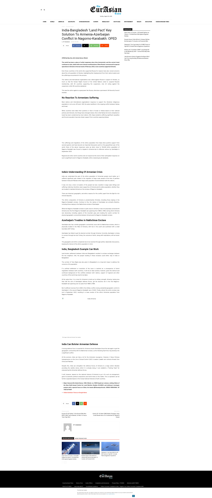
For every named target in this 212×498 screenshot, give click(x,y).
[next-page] (65, 462)
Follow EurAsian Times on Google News (75, 392)
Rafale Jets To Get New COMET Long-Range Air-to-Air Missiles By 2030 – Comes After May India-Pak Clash (137, 51)
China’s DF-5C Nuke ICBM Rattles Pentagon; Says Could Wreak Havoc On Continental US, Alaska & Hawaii (106, 415)
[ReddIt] (85, 403)
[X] (44, 10)
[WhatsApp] (81, 403)
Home (63, 26)
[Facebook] (41, 10)
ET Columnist (66, 41)
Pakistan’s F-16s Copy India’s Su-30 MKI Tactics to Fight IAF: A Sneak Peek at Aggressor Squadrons (109, 454)
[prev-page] (63, 462)
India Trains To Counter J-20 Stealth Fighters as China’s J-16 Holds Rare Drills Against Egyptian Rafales (70, 457)
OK (133, 495)
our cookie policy (110, 494)
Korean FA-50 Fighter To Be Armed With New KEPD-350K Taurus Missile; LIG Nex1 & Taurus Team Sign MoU (74, 415)
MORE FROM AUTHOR (81, 438)
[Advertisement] (90, 52)
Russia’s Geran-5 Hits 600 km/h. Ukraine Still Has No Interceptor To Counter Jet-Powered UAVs (90, 457)
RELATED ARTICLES (68, 438)
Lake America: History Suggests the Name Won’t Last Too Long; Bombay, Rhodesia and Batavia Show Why (136, 58)
